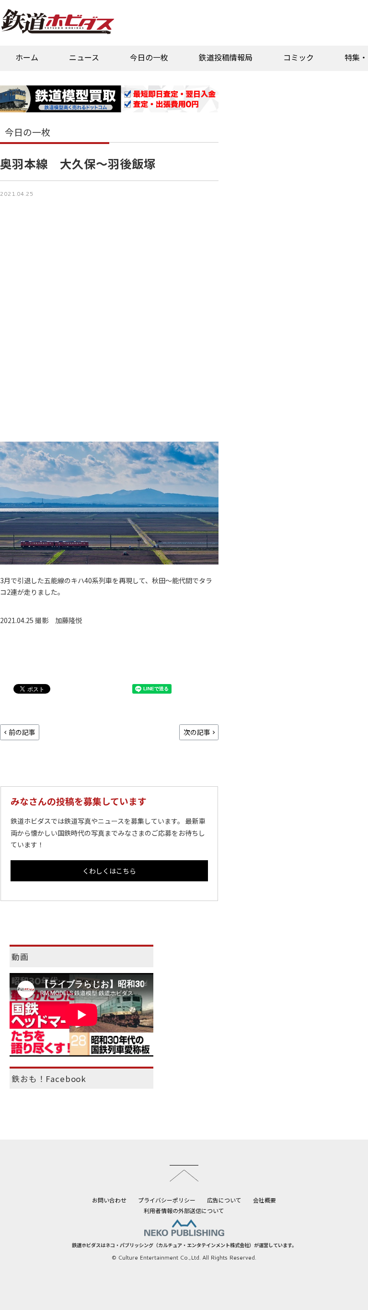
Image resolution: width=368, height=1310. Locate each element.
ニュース (84, 57)
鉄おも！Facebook (49, 1078)
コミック (298, 57)
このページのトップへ (184, 1173)
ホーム (26, 57)
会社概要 (264, 1200)
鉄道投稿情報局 (226, 57)
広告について (224, 1200)
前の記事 (22, 732)
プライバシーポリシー (167, 1200)
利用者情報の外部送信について (184, 1210)
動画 (20, 956)
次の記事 (197, 732)
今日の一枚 (149, 57)
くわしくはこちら (109, 871)
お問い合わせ (109, 1200)
